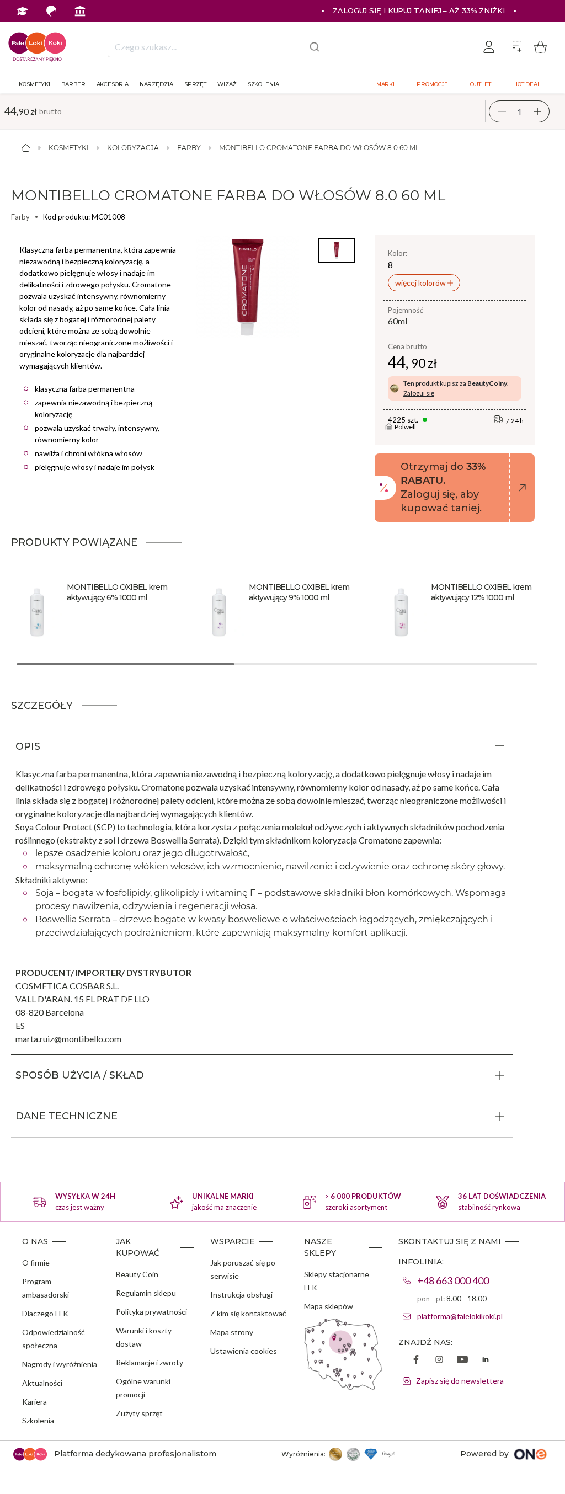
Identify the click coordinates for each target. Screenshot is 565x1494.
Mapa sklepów (328, 1306)
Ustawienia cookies (243, 1351)
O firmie (36, 1262)
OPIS (27, 746)
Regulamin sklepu (146, 1293)
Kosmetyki (34, 84)
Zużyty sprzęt (139, 1413)
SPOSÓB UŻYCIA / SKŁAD (79, 1075)
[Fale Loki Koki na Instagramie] (439, 1360)
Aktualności (42, 1383)
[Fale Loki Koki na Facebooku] (416, 1360)
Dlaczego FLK (45, 1313)
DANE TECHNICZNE (66, 1116)
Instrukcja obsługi (241, 1294)
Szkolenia (263, 84)
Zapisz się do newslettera (460, 1380)
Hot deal (527, 84)
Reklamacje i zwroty (149, 1362)
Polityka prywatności (151, 1311)
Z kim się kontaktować (248, 1313)
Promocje (432, 84)
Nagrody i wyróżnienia (59, 1364)
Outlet (480, 84)
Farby (189, 147)
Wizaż (227, 84)
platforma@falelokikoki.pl (460, 1316)
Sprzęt (195, 84)
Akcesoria (113, 84)
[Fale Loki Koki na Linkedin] (485, 1360)
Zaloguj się (418, 393)
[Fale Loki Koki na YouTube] (462, 1360)
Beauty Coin (137, 1274)
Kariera (34, 1401)
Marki (385, 84)
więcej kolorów (421, 282)
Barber (73, 84)
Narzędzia (156, 84)
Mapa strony (231, 1332)
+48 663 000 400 (453, 1280)
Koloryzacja (133, 147)
